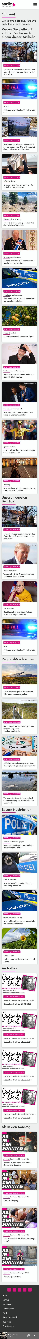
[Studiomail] (24, 1290)
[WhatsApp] (9, 1290)
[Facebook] (14, 1290)
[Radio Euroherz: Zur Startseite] (17, 4)
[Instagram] (19, 1290)
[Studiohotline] (30, 1290)
